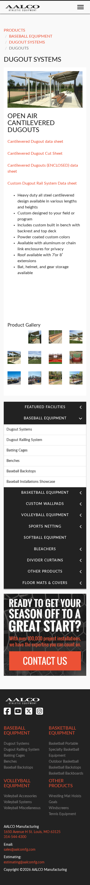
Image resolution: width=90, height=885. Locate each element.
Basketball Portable (63, 743)
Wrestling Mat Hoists (65, 796)
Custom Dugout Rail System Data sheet (42, 183)
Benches (13, 461)
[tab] (45, 407)
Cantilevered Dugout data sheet (35, 142)
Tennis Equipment (62, 814)
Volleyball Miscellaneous (22, 808)
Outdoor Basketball (63, 761)
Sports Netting (45, 526)
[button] (80, 407)
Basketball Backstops (65, 767)
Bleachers (45, 549)
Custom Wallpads (45, 504)
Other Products (45, 571)
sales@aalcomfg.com (20, 849)
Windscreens (59, 808)
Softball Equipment (45, 538)
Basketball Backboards (66, 773)
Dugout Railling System (24, 440)
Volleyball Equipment (45, 515)
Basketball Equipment (45, 492)
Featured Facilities (45, 407)
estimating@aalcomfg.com (24, 862)
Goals (53, 802)
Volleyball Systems (18, 802)
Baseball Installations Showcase (30, 482)
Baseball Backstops (21, 471)
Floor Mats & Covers (45, 583)
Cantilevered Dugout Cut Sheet (35, 153)
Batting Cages (17, 450)
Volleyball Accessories (20, 796)
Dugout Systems (27, 42)
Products (14, 30)
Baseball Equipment (30, 36)
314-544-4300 (15, 837)
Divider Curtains (45, 560)
